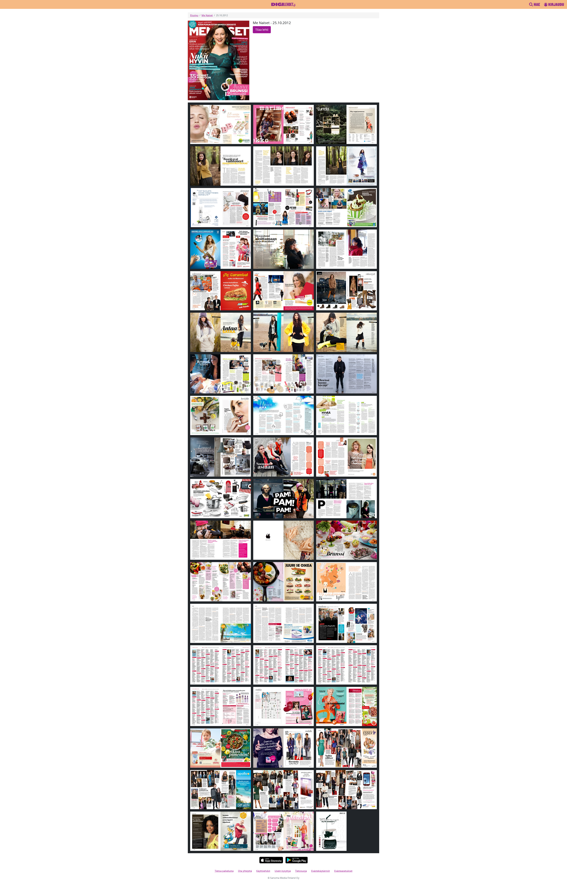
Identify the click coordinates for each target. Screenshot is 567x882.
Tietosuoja (301, 871)
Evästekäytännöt (320, 871)
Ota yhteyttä (245, 871)
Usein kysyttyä (283, 871)
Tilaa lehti (261, 30)
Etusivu (194, 15)
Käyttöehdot (263, 871)
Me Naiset (207, 15)
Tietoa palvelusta (224, 871)
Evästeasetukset (343, 871)
